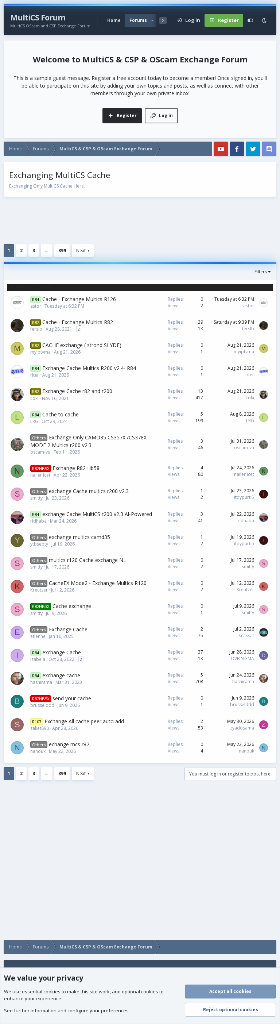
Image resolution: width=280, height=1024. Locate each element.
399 (62, 250)
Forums (138, 20)
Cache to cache (60, 414)
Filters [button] (260, 272)
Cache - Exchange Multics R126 (79, 299)
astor (35, 306)
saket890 (39, 728)
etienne (38, 636)
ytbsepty (39, 544)
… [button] (46, 250)
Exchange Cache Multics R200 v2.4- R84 (89, 368)
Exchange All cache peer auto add (84, 721)
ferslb (36, 329)
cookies (52, 991)
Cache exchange (71, 606)
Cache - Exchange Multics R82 (77, 322)
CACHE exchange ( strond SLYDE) (81, 345)
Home (114, 20)
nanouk (38, 751)
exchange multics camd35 (79, 537)
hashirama (41, 682)
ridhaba (38, 521)
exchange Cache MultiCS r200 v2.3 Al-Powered (97, 514)
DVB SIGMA (242, 658)
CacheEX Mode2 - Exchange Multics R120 (98, 583)
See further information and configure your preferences (66, 1010)
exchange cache (61, 675)
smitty (36, 498)
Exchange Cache (68, 629)
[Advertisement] (140, 220)
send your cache (71, 698)
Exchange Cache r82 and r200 (77, 391)
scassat (246, 635)
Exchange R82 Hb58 (76, 468)
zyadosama (242, 728)
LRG (34, 421)
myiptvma (40, 352)
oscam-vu (40, 452)
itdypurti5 (244, 497)
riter (34, 375)
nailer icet (40, 475)
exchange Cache (61, 652)
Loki (34, 398)
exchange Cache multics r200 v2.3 (89, 491)
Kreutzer (39, 590)
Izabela (37, 659)
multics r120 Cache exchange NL (87, 560)
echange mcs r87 (69, 744)
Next (81, 250)
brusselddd (42, 705)
